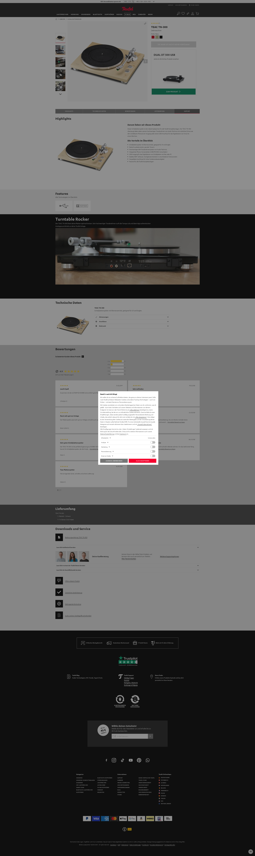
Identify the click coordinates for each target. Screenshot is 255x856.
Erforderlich (104, 438)
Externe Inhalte (106, 456)
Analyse (103, 442)
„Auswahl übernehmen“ (144, 424)
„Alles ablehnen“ (135, 410)
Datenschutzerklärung (107, 434)
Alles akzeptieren (142, 461)
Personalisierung (106, 451)
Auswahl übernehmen (114, 461)
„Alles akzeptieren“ (141, 417)
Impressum (122, 434)
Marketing (104, 447)
